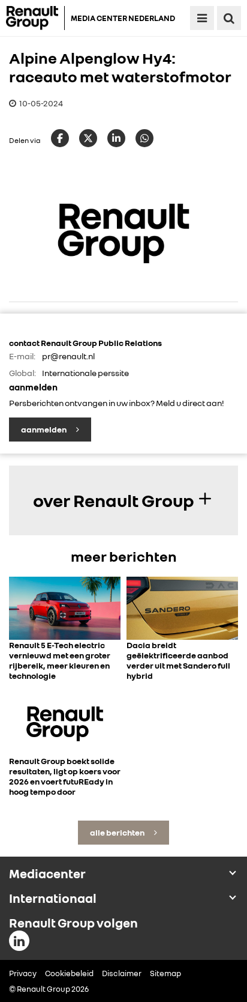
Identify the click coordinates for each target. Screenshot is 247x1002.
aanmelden (44, 429)
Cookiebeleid (69, 973)
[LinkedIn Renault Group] (19, 941)
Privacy (23, 973)
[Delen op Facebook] (60, 138)
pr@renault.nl (68, 356)
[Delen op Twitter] (88, 138)
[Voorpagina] (35, 18)
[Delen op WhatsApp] (144, 138)
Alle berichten (118, 832)
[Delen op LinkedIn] (116, 138)
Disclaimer (121, 973)
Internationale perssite (85, 373)
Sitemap (165, 973)
